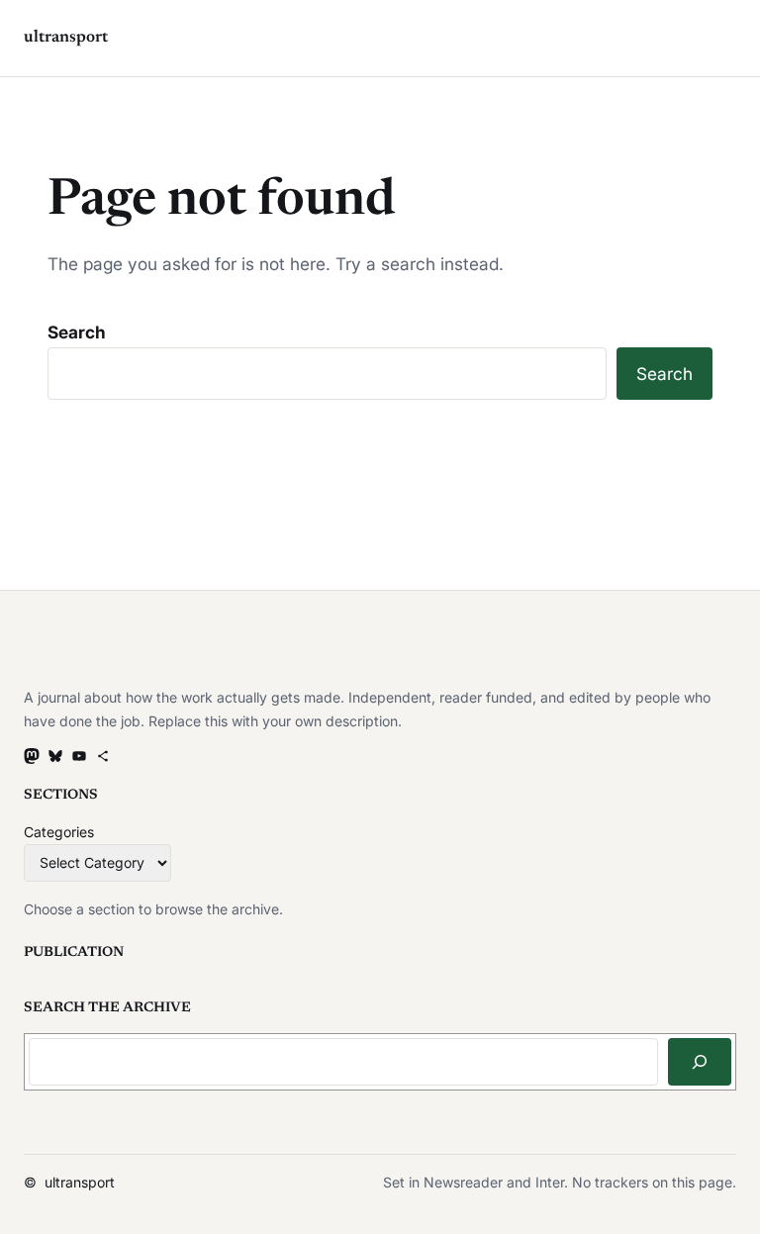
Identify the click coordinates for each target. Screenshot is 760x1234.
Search (77, 332)
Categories (59, 831)
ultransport (66, 38)
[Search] (699, 1062)
